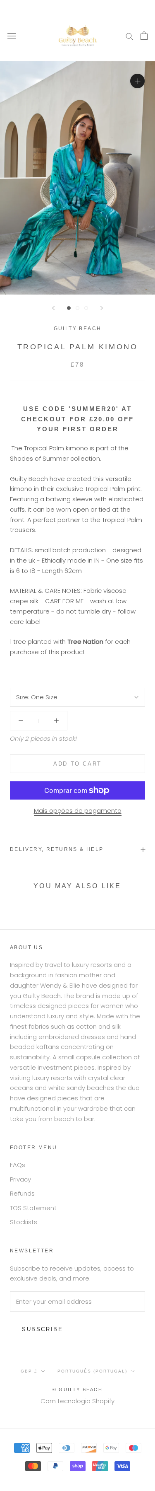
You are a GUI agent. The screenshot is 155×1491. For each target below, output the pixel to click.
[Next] (101, 308)
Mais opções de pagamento (78, 810)
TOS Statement (33, 1207)
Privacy (20, 1179)
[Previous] (53, 308)
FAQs (17, 1164)
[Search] (129, 35)
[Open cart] (144, 35)
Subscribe (42, 1329)
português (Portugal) (92, 1371)
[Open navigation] (11, 35)
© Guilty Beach (77, 1389)
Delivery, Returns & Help (57, 849)
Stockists (23, 1222)
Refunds (22, 1193)
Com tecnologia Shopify (77, 1401)
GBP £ (29, 1371)
